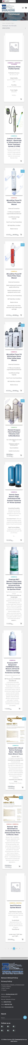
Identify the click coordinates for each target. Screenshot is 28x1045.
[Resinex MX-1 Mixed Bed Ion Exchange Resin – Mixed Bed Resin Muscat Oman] (15, 729)
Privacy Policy (6, 981)
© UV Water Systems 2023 (8, 1039)
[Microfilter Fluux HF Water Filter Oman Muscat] (14, 255)
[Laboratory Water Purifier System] (14, 46)
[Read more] (21, 99)
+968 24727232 (7, 1002)
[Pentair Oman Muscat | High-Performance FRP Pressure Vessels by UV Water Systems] (14, 476)
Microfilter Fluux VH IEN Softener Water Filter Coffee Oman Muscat (14, 357)
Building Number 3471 (12, 994)
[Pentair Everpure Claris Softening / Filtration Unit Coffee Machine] (14, 411)
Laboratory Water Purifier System (14, 68)
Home (3, 23)
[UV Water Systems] (9, 8)
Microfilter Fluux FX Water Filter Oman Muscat (14, 202)
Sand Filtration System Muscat (15, 906)
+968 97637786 (8, 1004)
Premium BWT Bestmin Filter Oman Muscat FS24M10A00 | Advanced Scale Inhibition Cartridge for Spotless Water (14, 584)
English (7, 1)
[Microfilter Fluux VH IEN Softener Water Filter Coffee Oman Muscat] (14, 335)
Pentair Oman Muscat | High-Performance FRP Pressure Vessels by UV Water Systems (14, 498)
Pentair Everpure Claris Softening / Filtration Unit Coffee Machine (14, 433)
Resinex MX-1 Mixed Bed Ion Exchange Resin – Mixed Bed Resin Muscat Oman (15, 751)
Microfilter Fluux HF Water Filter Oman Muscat (14, 276)
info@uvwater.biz (9, 1007)
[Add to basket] (21, 234)
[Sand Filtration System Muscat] (15, 887)
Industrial (19, 903)
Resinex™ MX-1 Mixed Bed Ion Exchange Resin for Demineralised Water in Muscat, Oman (12, 831)
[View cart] (26, 8)
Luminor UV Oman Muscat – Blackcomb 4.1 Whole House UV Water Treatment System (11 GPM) (14, 142)
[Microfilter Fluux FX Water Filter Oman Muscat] (14, 181)
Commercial (8, 23)
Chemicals (9, 824)
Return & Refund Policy (9, 978)
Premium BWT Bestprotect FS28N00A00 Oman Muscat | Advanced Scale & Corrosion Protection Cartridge (12, 668)
